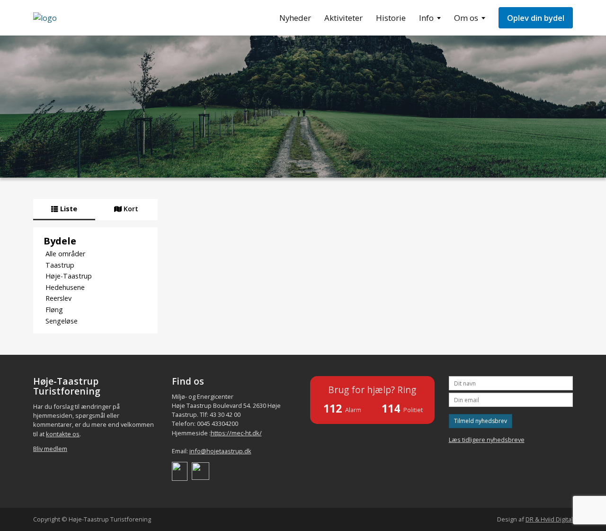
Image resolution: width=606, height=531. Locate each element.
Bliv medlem (50, 448)
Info (426, 17)
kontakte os (63, 434)
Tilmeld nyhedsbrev (480, 421)
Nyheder (295, 17)
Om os (466, 17)
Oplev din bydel (535, 17)
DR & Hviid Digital (549, 519)
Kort (130, 208)
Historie (391, 17)
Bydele (60, 240)
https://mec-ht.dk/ (236, 433)
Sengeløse (61, 320)
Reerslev (58, 298)
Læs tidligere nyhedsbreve (487, 439)
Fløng (54, 309)
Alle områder (65, 253)
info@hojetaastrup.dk (220, 451)
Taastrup (59, 265)
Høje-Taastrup (68, 275)
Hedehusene (65, 287)
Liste (67, 208)
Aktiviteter (343, 17)
